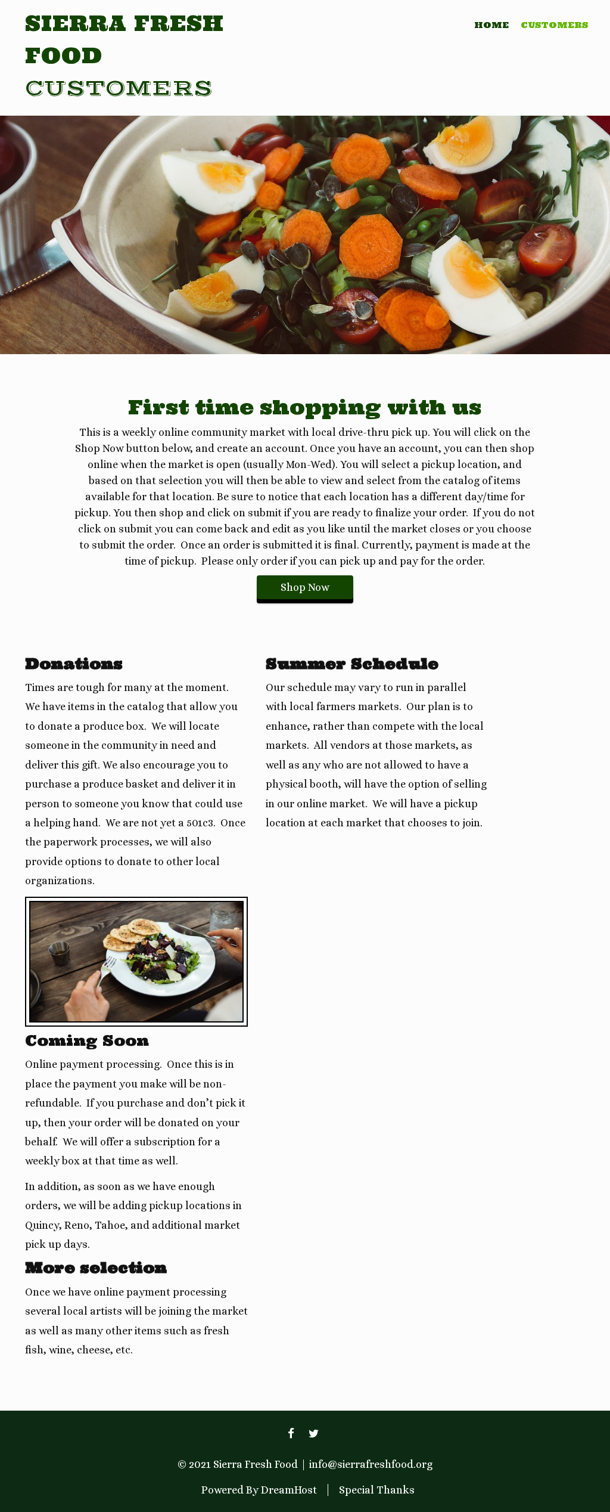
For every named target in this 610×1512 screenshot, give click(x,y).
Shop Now (305, 587)
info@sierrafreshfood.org (370, 1464)
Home (491, 25)
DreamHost (289, 1490)
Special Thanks (377, 1490)
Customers (554, 25)
